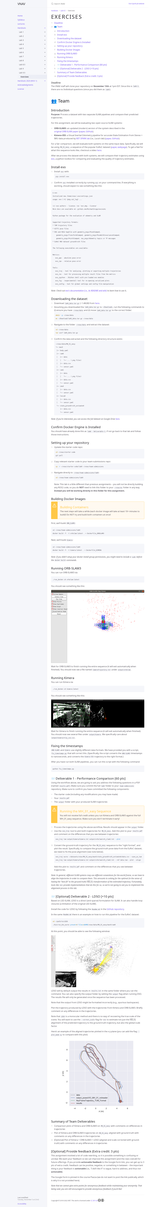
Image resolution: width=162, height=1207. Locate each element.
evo (53, 158)
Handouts (22, 28)
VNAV (21, 4)
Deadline (58, 22)
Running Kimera (65, 57)
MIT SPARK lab (83, 138)
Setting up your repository (70, 45)
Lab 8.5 (22, 64)
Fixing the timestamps (67, 61)
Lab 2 (21, 36)
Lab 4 (21, 44)
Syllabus (21, 20)
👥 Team (58, 26)
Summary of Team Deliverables (72, 72)
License (21, 89)
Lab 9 (21, 68)
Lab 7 (21, 56)
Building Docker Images (68, 49)
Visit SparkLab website (136, 4)
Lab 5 (21, 48)
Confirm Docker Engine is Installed (73, 42)
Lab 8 (21, 60)
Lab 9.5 (22, 72)
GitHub (89, 131)
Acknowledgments (25, 85)
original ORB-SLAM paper (66, 131)
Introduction (63, 30)
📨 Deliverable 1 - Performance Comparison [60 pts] (82, 64)
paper (82, 131)
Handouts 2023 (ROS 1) (27, 81)
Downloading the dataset (69, 38)
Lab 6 (21, 52)
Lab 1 (21, 32)
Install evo (62, 34)
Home (20, 15)
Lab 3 (21, 40)
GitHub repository (115, 909)
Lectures (21, 24)
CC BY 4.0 (94, 1200)
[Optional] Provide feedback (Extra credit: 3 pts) (80, 76)
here (99, 150)
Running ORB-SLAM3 (67, 53)
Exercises (25, 77)
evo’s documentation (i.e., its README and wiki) (86, 290)
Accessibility (22, 1204)
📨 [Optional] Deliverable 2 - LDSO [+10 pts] (77, 68)
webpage (122, 147)
